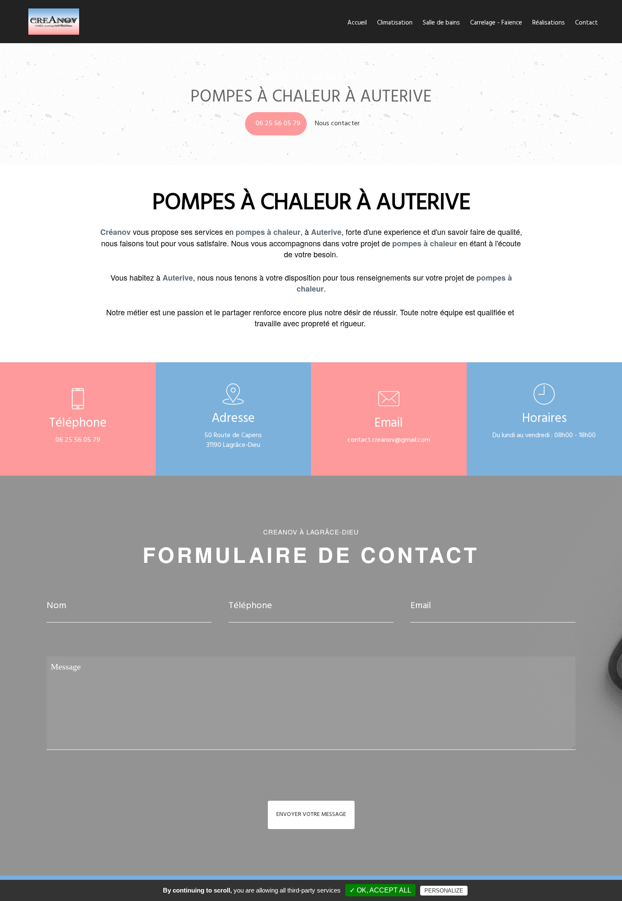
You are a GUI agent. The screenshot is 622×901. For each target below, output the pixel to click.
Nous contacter (338, 124)
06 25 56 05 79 (278, 124)
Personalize (443, 890)
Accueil (357, 23)
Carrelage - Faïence (496, 23)
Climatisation (395, 23)
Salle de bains (441, 23)
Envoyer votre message (311, 815)
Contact (586, 23)
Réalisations (548, 23)
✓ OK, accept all (380, 890)
